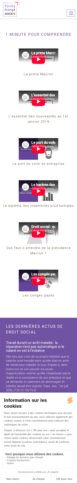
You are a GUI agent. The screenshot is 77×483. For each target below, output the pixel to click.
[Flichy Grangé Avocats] (10, 9)
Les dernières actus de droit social (34, 329)
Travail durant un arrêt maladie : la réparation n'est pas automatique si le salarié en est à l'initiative (35, 347)
